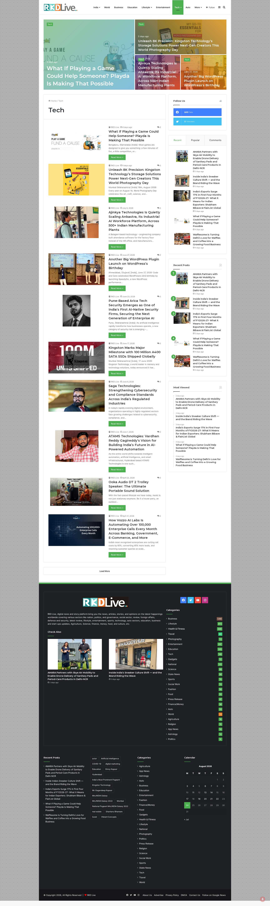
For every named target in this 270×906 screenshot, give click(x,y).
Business (118, 7)
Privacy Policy (172, 895)
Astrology (173, 734)
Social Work (174, 684)
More (197, 7)
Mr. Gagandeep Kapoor (102, 790)
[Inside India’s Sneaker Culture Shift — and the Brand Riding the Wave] (182, 181)
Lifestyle (146, 7)
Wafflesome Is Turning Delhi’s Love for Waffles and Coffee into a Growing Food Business (65, 818)
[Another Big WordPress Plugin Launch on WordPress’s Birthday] (204, 72)
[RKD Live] (61, 7)
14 (211, 792)
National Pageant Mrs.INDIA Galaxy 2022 (110, 806)
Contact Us (194, 895)
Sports (171, 679)
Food (170, 694)
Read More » (117, 157)
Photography (175, 639)
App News (173, 729)
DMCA (184, 895)
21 (211, 799)
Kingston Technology (101, 785)
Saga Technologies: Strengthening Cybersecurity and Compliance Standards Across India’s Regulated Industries (133, 394)
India (95, 7)
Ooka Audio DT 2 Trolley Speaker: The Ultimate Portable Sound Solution (129, 486)
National (172, 664)
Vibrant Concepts (108, 817)
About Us (147, 895)
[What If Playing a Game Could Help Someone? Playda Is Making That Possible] (89, 54)
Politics (171, 739)
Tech (177, 7)
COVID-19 (96, 764)
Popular (195, 140)
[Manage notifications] (262, 899)
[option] (135, 54)
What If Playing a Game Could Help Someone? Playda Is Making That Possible (88, 76)
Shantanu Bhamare (114, 811)
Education (132, 7)
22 (217, 799)
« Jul (186, 819)
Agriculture (173, 719)
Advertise (158, 895)
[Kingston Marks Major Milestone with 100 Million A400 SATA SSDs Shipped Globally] (76, 357)
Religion (172, 724)
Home (53, 101)
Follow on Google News (214, 895)
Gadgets (172, 659)
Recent (177, 140)
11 (193, 792)
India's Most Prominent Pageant (106, 780)
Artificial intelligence (110, 758)
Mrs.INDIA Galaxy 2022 (102, 801)
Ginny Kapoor (111, 769)
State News (174, 674)
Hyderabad (97, 774)
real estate (96, 811)
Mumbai (120, 801)
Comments (215, 140)
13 (205, 792)
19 (199, 799)
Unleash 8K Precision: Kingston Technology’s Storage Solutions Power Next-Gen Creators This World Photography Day (178, 45)
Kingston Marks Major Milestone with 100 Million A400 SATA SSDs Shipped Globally (134, 352)
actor (94, 758)
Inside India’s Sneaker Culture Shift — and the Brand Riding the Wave (206, 180)
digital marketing (112, 764)
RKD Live (115, 127)
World (107, 7)
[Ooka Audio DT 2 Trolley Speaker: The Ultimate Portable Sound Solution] (76, 492)
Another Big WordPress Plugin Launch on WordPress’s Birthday (203, 81)
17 (187, 799)
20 (205, 799)
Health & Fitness (176, 628)
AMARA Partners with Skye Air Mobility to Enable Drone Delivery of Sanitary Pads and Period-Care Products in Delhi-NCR (73, 676)
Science (172, 669)
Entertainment (163, 7)
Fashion (172, 689)
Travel (171, 634)
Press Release (175, 699)
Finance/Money (176, 704)
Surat (94, 817)
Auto (188, 7)
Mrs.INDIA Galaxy (100, 795)
